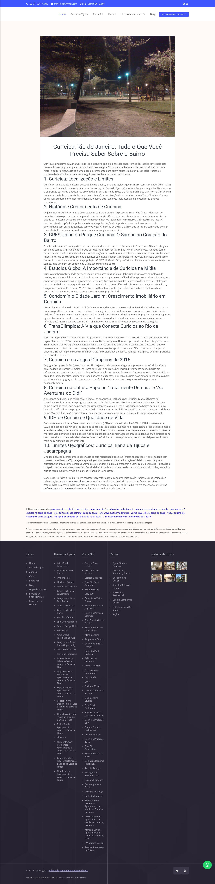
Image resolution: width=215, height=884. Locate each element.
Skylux (116, 614)
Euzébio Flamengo (94, 779)
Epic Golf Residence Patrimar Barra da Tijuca (75, 512)
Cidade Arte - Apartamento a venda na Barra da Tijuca (66, 775)
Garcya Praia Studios (91, 564)
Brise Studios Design (119, 579)
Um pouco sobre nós (133, 14)
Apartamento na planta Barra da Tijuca (70, 508)
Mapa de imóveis (37, 589)
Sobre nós (34, 580)
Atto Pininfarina (65, 617)
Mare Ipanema (92, 634)
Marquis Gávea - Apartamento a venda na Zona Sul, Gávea (94, 834)
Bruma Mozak (92, 589)
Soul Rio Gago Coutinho (92, 583)
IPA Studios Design (94, 842)
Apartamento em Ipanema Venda (151, 508)
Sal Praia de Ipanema (91, 660)
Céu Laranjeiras (92, 665)
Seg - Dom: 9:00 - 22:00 (93, 3)
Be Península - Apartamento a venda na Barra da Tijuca (66, 728)
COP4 (88, 681)
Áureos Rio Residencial (118, 594)
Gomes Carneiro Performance (93, 728)
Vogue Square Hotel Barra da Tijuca (148, 512)
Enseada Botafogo (94, 791)
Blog (152, 14)
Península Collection (67, 586)
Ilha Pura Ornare (65, 582)
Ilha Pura (61, 737)
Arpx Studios (91, 677)
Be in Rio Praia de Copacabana (94, 629)
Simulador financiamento (36, 595)
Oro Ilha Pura (63, 577)
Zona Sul (98, 14)
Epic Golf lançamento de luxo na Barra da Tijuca (78, 516)
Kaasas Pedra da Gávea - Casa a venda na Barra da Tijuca (66, 662)
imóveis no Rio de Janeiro (58, 488)
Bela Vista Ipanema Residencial (94, 762)
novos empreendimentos (76, 481)
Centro (112, 14)
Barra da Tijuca (79, 14)
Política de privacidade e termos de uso (68, 870)
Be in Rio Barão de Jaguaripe (94, 607)
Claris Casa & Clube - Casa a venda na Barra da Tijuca (66, 716)
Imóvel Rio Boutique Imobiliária (72, 877)
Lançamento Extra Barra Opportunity (66, 644)
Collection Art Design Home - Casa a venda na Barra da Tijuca (67, 705)
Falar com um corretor (36, 602)
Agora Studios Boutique (120, 564)
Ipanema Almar (92, 734)
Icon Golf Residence (67, 653)
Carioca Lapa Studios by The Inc (122, 572)
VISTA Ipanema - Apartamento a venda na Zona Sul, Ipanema (94, 821)
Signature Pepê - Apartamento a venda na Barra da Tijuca (66, 692)
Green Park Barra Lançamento (65, 592)
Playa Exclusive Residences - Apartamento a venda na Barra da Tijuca (66, 677)
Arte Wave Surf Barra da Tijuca (114, 512)
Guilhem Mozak (93, 686)
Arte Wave (62, 630)
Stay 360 (89, 593)
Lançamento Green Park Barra (66, 600)
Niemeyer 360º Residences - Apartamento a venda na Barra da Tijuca (66, 747)
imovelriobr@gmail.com (65, 3)
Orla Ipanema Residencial (92, 671)
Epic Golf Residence (67, 621)
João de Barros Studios (92, 572)
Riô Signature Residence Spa (92, 774)
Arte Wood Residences (62, 564)
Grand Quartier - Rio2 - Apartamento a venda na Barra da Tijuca (67, 762)
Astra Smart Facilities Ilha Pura (66, 636)
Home (62, 14)
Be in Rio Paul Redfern (92, 652)
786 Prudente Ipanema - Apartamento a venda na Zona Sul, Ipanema (94, 806)
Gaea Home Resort (66, 649)
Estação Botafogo (93, 577)
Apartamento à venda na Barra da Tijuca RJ (112, 508)
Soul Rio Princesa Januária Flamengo (94, 714)
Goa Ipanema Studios (91, 699)
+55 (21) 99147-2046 (38, 3)
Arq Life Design (92, 768)
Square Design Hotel (67, 626)
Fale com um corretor (174, 14)
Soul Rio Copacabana (91, 748)
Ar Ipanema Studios (94, 639)
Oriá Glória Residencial (90, 707)
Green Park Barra (65, 605)
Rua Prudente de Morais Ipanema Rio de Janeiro (127, 516)
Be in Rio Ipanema (94, 795)
